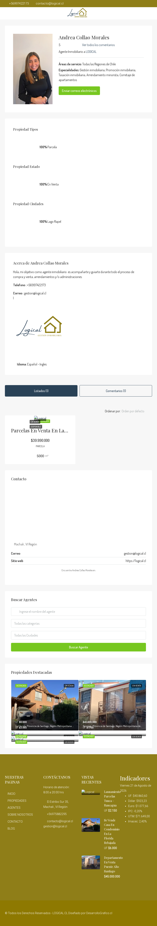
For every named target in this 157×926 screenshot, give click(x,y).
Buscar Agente (78, 647)
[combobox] (136, 411)
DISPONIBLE (36, 426)
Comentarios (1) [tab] (116, 391)
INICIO (11, 793)
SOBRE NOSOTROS (20, 814)
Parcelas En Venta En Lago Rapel (47, 430)
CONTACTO (15, 821)
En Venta (35, 422)
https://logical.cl (136, 561)
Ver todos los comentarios (98, 45)
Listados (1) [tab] (41, 391)
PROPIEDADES (17, 800)
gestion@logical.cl (135, 553)
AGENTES (14, 807)
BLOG (11, 828)
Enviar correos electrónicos (79, 91)
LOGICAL (91, 52)
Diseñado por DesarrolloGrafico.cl (90, 913)
